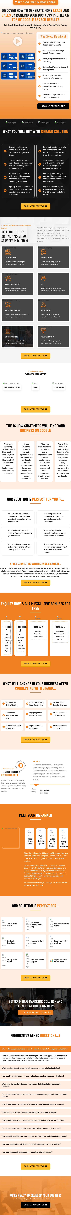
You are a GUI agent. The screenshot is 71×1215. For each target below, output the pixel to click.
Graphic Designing (30, 56)
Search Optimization (31, 66)
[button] (35, 2)
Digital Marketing (13, 56)
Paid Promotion (30, 75)
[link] (35, 298)
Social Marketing (13, 75)
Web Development (14, 66)
